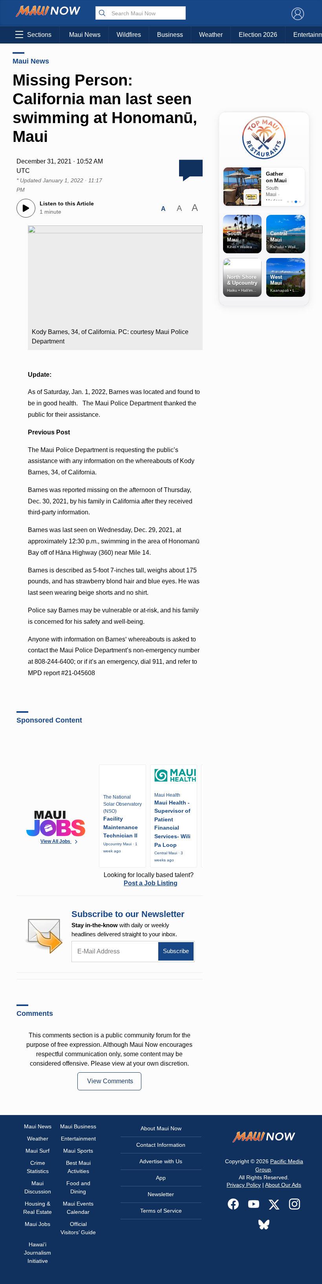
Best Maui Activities (78, 1167)
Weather (211, 34)
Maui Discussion (37, 1187)
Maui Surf (37, 1151)
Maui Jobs (37, 1224)
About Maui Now (161, 1128)
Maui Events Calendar (78, 1207)
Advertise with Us (160, 1161)
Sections (39, 34)
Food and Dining (78, 1187)
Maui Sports (78, 1151)
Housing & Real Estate (37, 1207)
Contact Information (160, 1145)
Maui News (85, 34)
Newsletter (161, 1194)
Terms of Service (161, 1211)
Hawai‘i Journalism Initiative (37, 1252)
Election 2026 (258, 34)
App (161, 1178)
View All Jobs (55, 841)
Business (170, 34)
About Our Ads (283, 1185)
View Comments (110, 1081)
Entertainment (78, 1138)
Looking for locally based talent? (149, 879)
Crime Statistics (38, 1167)
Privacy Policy (244, 1185)
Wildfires (129, 34)
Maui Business (78, 1126)
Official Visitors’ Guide (78, 1228)
